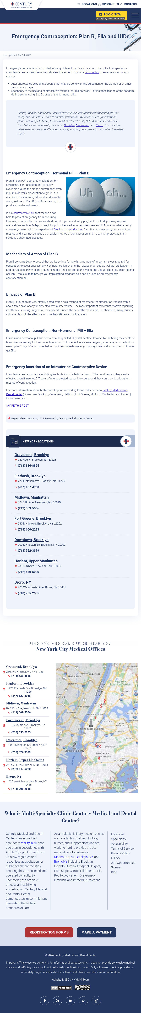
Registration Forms (49, 932)
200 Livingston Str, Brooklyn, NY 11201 (42, 544)
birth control (92, 72)
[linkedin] (70, 1000)
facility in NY (29, 843)
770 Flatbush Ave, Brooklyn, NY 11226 (41, 481)
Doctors (130, 4)
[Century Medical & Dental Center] (21, 7)
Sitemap (116, 867)
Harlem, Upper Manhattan (36, 561)
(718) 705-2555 (28, 593)
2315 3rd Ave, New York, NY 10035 (39, 566)
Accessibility (119, 843)
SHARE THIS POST (17, 405)
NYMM (78, 979)
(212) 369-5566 (28, 508)
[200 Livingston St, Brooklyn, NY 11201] (97, 746)
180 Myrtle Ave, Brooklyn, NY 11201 (40, 523)
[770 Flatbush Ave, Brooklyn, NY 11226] (100, 759)
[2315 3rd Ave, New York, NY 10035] (102, 707)
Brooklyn (69, 125)
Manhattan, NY (64, 857)
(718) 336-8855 (28, 465)
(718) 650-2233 (28, 529)
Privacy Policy (120, 853)
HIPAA (115, 858)
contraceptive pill (23, 213)
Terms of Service (122, 848)
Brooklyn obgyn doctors (68, 229)
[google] (57, 1000)
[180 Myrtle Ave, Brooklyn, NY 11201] (100, 747)
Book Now (110, 16)
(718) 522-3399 (28, 550)
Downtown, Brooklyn (31, 540)
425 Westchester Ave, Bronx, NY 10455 (42, 587)
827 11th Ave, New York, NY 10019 (39, 502)
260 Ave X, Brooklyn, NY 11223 (37, 459)
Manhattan (82, 125)
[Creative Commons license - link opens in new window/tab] (82, 988)
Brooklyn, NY (84, 857)
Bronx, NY (22, 582)
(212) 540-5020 (28, 572)
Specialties (110, 4)
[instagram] (83, 1000)
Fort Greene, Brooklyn (32, 518)
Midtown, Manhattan (31, 497)
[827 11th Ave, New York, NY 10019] (96, 719)
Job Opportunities (123, 862)
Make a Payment (97, 932)
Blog (114, 872)
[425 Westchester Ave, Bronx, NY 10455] (105, 702)
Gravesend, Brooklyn (31, 455)
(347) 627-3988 (28, 487)
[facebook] (45, 1000)
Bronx (99, 125)
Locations (89, 4)
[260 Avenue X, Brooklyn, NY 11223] (93, 782)
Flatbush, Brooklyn (30, 476)
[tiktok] (96, 1000)
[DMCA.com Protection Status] (61, 988)
